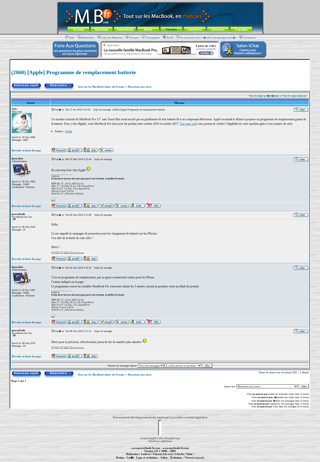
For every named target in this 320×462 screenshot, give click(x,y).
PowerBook (125, 29)
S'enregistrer (153, 37)
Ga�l (130, 457)
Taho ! (190, 453)
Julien (164, 457)
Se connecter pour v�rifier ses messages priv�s (208, 37)
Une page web (188, 124)
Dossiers (218, 29)
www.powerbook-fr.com (145, 447)
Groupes (134, 37)
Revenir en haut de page (26, 150)
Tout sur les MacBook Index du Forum (101, 86)
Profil (170, 37)
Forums (171, 29)
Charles (179, 453)
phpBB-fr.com (166, 441)
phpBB (153, 438)
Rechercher (87, 37)
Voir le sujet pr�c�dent (264, 95)
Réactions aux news (140, 86)
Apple (68, 131)
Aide (71, 37)
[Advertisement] (160, 62)
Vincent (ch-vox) (163, 453)
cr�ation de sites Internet (192, 460)
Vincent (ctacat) (194, 457)
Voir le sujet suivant (294, 95)
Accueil (78, 29)
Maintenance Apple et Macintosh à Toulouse (168, 460)
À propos (241, 29)
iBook (148, 29)
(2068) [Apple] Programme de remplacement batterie (73, 72)
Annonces (195, 29)
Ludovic (146, 453)
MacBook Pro (142, 460)
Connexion (249, 37)
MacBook (101, 29)
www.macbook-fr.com (175, 447)
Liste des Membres (111, 37)
